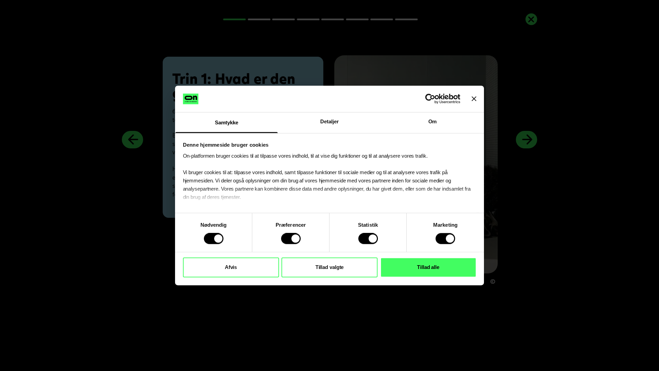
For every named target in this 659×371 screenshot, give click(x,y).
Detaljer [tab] (329, 121)
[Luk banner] (474, 99)
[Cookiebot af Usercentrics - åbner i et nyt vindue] (430, 99)
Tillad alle (428, 267)
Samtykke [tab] (226, 122)
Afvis (231, 267)
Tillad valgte (329, 267)
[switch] (291, 238)
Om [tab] (432, 121)
